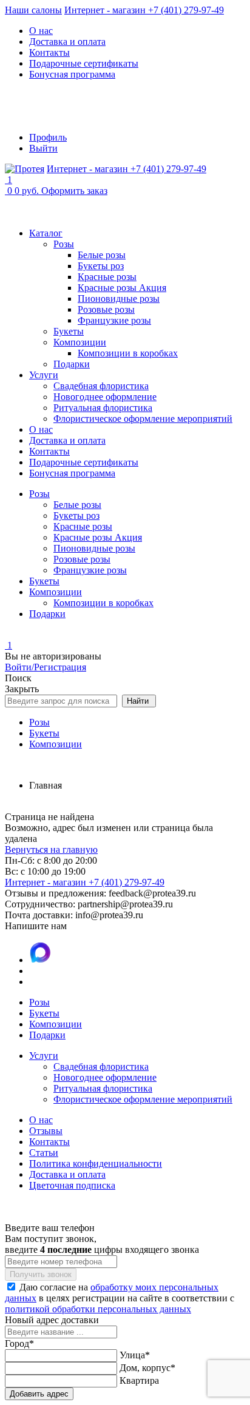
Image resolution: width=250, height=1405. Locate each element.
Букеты (68, 331)
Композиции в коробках (128, 353)
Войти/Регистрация (45, 667)
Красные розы (107, 277)
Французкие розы (114, 320)
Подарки (71, 364)
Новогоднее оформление (105, 397)
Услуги (43, 375)
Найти (139, 701)
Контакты (49, 52)
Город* (19, 1343)
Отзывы (45, 1131)
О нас (41, 30)
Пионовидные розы (119, 298)
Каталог (45, 233)
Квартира (139, 1380)
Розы (63, 244)
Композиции (79, 342)
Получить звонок (41, 1274)
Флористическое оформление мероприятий (142, 418)
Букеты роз (101, 266)
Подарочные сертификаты (83, 63)
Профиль (48, 137)
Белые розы (102, 255)
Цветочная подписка (72, 1185)
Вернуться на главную (51, 849)
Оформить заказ (74, 190)
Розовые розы (106, 309)
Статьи (43, 1152)
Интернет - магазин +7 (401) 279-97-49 (144, 10)
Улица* (135, 1355)
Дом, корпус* (147, 1368)
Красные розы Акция (122, 287)
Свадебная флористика (101, 386)
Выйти (43, 148)
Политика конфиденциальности (95, 1163)
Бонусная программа (72, 74)
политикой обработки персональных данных (98, 1309)
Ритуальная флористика (102, 407)
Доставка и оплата (67, 41)
